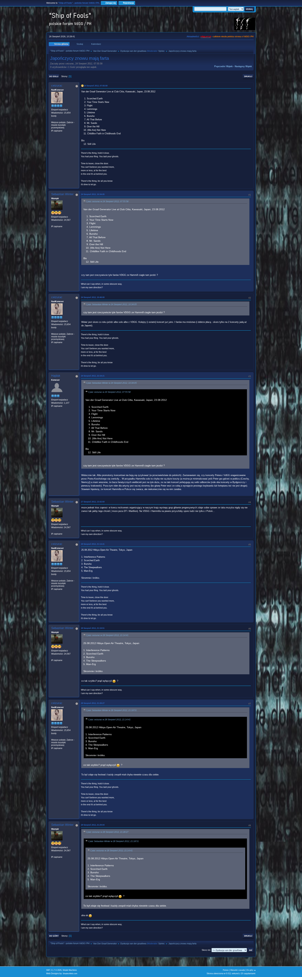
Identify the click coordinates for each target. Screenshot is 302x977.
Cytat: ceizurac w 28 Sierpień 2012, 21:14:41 (107, 635)
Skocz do (206, 950)
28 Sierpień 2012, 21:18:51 (93, 628)
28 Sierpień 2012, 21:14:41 (93, 544)
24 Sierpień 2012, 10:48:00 (93, 297)
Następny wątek (243, 66)
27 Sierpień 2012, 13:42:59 (93, 502)
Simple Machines (70, 970)
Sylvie (161, 51)
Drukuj (248, 76)
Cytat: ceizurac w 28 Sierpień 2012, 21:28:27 (107, 832)
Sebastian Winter (62, 194)
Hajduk (55, 375)
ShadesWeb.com (70, 973)
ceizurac (56, 85)
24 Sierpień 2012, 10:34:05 (93, 194)
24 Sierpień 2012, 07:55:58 (95, 86)
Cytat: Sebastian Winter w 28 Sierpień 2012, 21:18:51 (111, 710)
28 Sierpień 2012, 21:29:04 (93, 825)
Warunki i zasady (237, 970)
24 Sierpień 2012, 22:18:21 (93, 376)
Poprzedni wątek (223, 66)
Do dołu (53, 76)
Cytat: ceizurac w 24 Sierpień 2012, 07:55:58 (107, 201)
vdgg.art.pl (205, 36)
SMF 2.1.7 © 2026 (54, 970)
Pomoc (226, 970)
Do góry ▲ (251, 970)
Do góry (54, 936)
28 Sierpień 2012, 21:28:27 (93, 703)
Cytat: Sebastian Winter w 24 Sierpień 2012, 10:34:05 (111, 304)
